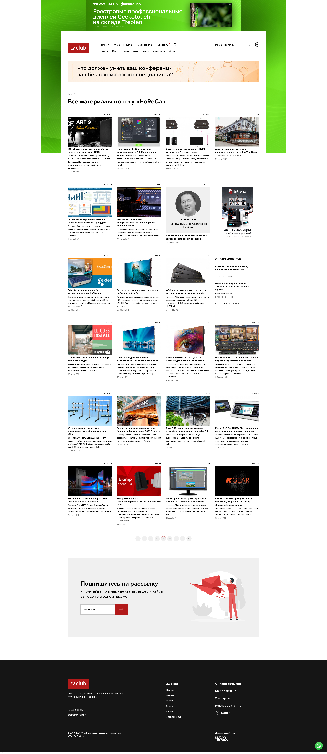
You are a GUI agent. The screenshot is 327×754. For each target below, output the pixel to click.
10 (157, 539)
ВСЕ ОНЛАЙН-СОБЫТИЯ (227, 304)
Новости (104, 51)
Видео (146, 51)
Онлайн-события (123, 44)
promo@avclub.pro (77, 714)
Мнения (115, 51)
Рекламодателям (224, 44)
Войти (225, 713)
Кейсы (126, 51)
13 (176, 539)
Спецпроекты (159, 51)
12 (170, 539)
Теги (173, 51)
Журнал (105, 44)
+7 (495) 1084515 (76, 710)
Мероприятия (145, 44)
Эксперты (163, 44)
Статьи (136, 51)
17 (189, 539)
